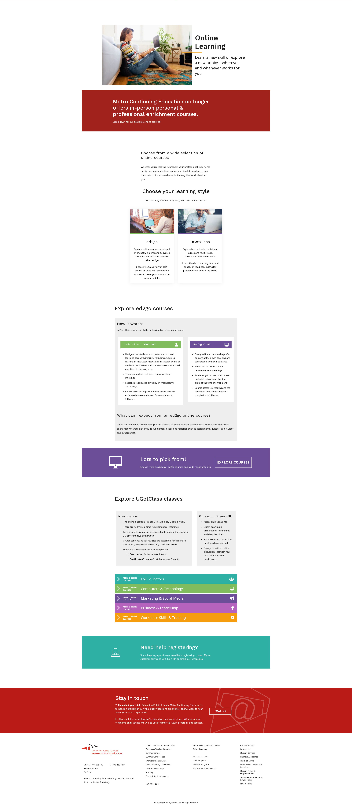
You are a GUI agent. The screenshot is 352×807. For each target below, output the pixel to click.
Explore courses (233, 462)
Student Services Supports (158, 776)
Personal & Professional (207, 745)
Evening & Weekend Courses (158, 749)
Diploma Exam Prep (155, 768)
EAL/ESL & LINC (200, 756)
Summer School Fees (155, 756)
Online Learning (200, 749)
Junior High (152, 783)
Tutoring (149, 772)
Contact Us (245, 749)
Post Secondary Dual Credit (158, 764)
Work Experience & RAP (156, 760)
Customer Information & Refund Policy (251, 778)
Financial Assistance (249, 756)
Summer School (153, 753)
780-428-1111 (118, 764)
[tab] (176, 579)
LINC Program (199, 760)
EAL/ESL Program (201, 764)
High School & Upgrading (160, 745)
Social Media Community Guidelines (251, 765)
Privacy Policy (246, 783)
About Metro (247, 745)
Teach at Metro (247, 760)
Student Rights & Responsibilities (247, 772)
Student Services (247, 753)
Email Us (220, 711)
